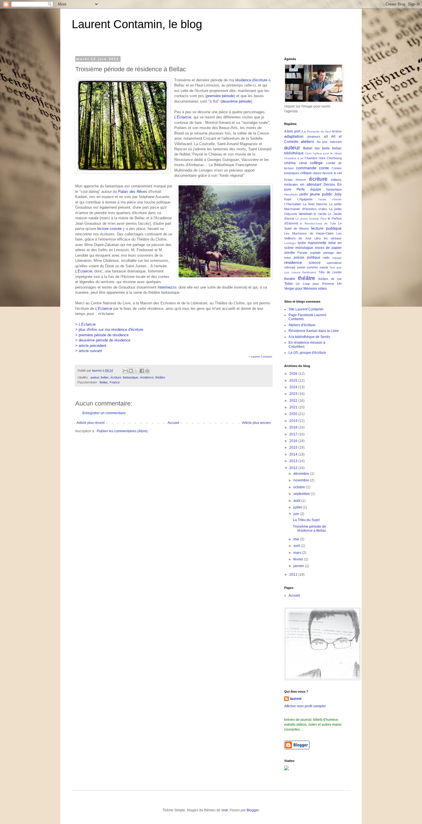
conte (324, 168)
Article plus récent (90, 423)
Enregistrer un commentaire (104, 413)
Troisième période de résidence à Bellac (309, 529)
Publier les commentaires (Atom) (122, 431)
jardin (303, 194)
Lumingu (290, 243)
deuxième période (236, 101)
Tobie (288, 284)
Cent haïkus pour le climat (323, 153)
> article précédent (90, 345)
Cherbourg (334, 158)
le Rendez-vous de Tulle (318, 223)
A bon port (292, 131)
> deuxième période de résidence (102, 340)
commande (306, 168)
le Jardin (320, 214)
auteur (94, 377)
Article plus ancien (256, 423)
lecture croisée (109, 228)
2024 (293, 387)
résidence (147, 377)
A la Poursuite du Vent (316, 131)
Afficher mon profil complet (305, 706)
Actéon (337, 131)
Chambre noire (315, 158)
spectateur (334, 262)
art (326, 137)
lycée (302, 243)
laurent (295, 699)
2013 (293, 461)
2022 (293, 401)
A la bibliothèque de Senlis (309, 337)
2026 (293, 374)
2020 (293, 414)
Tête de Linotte (330, 272)
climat (303, 163)
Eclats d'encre (295, 179)
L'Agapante (305, 199)
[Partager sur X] (136, 371)
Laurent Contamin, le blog (137, 24)
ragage (337, 257)
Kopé (287, 199)
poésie (299, 258)
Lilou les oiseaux (328, 238)
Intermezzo (167, 287)
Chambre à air (293, 158)
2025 (293, 381)
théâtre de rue (330, 279)
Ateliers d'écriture (302, 325)
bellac (105, 377)
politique (313, 258)
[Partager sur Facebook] (142, 371)
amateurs (313, 136)
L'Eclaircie (182, 117)
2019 (293, 421)
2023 (293, 394)
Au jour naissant (329, 141)
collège (316, 162)
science (315, 263)
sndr (224, 810)
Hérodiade (291, 194)
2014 (293, 454)
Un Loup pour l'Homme (315, 283)
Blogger (253, 810)
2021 (293, 407)
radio (326, 257)
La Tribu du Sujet (306, 520)
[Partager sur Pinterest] (147, 371)
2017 (293, 434)
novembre (301, 480)
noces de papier (328, 248)
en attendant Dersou (317, 185)
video (322, 289)
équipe (315, 189)
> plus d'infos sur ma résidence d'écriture (109, 329)
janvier (299, 566)
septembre (302, 494)
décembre (301, 474)
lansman (305, 214)
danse (317, 173)
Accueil (173, 423)
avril (297, 546)
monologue (304, 248)
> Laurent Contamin (260, 356)
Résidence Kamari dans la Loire (314, 331)
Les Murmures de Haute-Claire (309, 233)
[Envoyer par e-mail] (125, 371)
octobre (299, 487)
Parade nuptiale (309, 252)
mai (296, 539)
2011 (293, 575)
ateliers (307, 141)
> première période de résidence (102, 335)
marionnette (317, 243)
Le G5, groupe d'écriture (307, 353)
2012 (293, 468)
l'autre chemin (330, 199)
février (298, 559)
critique (306, 173)
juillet (298, 507)
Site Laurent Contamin (306, 309)
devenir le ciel (332, 173)
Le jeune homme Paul (310, 218)
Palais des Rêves (132, 191)
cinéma (290, 163)
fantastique (130, 377)
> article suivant (88, 351)
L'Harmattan (292, 204)
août (297, 501)
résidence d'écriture (251, 80)
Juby (338, 194)
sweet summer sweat (312, 267)
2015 (293, 447)
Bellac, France (110, 382)
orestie (289, 253)
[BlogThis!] (131, 371)
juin (296, 514)
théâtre (160, 377)
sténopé (289, 267)
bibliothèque (294, 153)
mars (297, 553)
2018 (293, 427)
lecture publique (326, 228)
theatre (289, 279)
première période (220, 96)
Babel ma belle (316, 148)
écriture (116, 377)
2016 (293, 441)
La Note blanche (315, 204)
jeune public (321, 194)
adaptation (293, 136)
